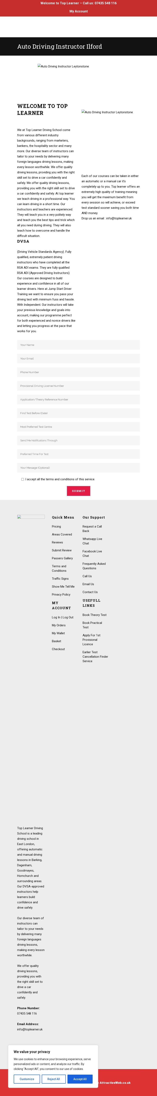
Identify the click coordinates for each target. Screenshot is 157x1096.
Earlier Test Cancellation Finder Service (95, 656)
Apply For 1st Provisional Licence (91, 639)
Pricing (56, 526)
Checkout (58, 649)
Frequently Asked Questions (94, 566)
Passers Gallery (62, 558)
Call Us (87, 576)
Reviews (57, 542)
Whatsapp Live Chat (92, 541)
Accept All (80, 1079)
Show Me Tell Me (63, 586)
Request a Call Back (92, 529)
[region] (53, 1066)
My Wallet (58, 633)
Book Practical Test (92, 625)
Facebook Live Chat (92, 554)
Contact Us (90, 592)
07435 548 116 (106, 3)
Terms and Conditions (59, 568)
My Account (79, 11)
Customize (27, 1079)
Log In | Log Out (62, 617)
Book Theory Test (95, 615)
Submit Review (62, 550)
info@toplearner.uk (30, 1029)
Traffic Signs (60, 578)
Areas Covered (62, 534)
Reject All (53, 1079)
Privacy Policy (61, 594)
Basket (56, 641)
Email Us (88, 584)
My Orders (59, 625)
